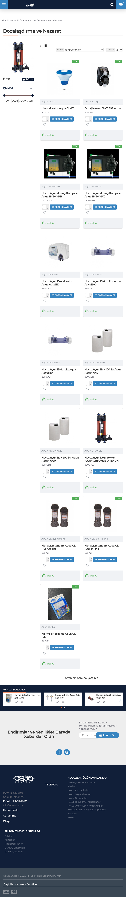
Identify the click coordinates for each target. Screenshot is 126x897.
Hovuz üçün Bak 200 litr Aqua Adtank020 (60, 459)
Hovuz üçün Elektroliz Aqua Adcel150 (59, 371)
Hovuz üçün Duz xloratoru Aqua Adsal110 (58, 283)
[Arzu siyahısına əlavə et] (45, 653)
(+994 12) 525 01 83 (13, 792)
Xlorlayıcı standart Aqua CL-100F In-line (102, 547)
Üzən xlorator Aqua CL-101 (58, 108)
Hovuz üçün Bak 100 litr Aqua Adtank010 (103, 371)
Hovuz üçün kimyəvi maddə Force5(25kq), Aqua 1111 (27, 695)
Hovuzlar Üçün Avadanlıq (20, 20)
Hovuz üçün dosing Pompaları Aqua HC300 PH (60, 195)
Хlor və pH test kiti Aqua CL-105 (59, 635)
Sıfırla (29, 79)
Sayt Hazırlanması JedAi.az (20, 884)
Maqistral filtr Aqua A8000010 (68, 695)
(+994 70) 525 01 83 (13, 797)
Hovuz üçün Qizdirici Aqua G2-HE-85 (109, 695)
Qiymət (8, 88)
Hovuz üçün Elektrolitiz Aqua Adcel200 (103, 283)
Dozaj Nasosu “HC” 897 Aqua (103, 108)
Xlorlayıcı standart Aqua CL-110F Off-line (59, 547)
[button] (5, 700)
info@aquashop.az (13, 805)
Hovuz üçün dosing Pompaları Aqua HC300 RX (103, 195)
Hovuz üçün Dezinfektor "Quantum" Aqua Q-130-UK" (102, 459)
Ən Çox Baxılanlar (14, 689)
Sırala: (60, 49)
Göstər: (110, 49)
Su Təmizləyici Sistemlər (23, 831)
